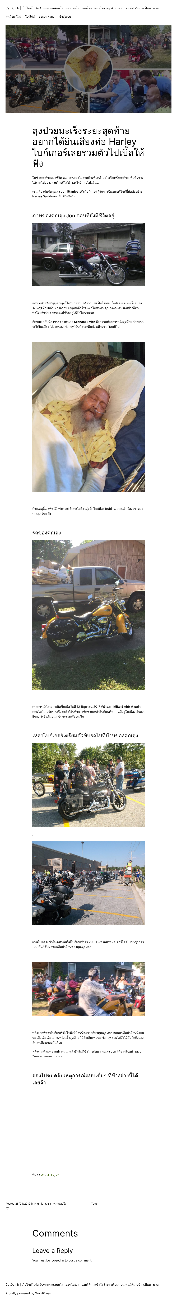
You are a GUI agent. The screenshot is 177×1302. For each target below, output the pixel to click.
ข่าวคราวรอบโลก (58, 1203)
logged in (57, 1260)
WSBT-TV (47, 1175)
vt (57, 1175)
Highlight (40, 1203)
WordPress (43, 1293)
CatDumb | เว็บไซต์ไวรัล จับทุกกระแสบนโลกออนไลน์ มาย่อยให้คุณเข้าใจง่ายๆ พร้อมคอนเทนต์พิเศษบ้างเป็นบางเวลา (83, 8)
